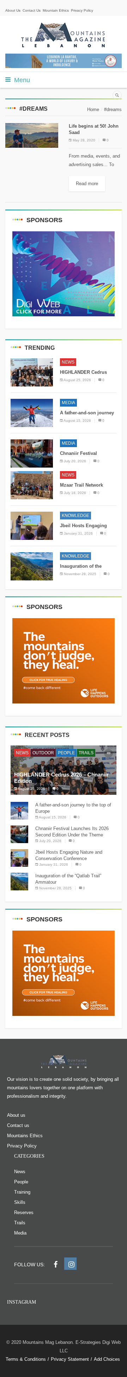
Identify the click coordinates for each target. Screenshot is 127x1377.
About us (16, 1115)
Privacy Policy (82, 10)
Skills (19, 1202)
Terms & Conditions (26, 1359)
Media (68, 402)
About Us (12, 10)
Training (22, 1192)
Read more (87, 183)
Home (93, 109)
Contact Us (32, 10)
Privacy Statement (70, 1359)
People (66, 752)
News (68, 362)
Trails (86, 752)
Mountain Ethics (56, 10)
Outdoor (43, 752)
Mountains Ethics (25, 1135)
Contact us (18, 1125)
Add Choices (107, 1359)
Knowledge (75, 515)
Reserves (24, 1212)
